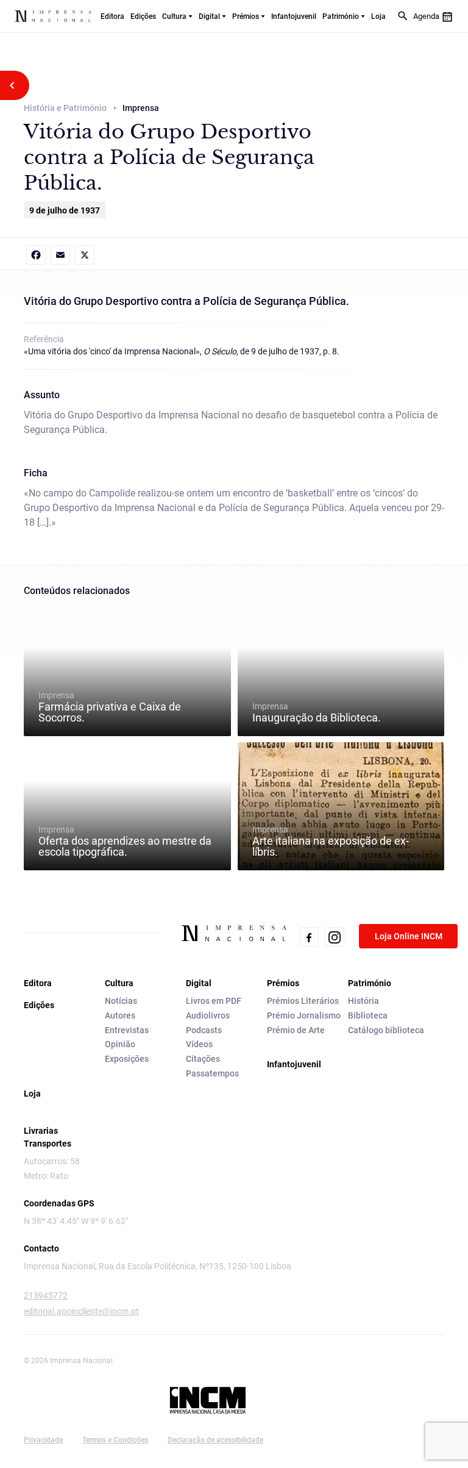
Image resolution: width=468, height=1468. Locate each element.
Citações (203, 1059)
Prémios (245, 16)
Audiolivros (208, 1015)
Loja (378, 16)
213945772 (46, 1295)
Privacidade (43, 1440)
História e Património (65, 108)
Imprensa (109, 706)
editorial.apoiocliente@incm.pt (81, 1311)
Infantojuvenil (293, 16)
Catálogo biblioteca (386, 1030)
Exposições (127, 1059)
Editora (112, 16)
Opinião (120, 1044)
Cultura (174, 16)
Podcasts (204, 1030)
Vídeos (199, 1044)
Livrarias (41, 1131)
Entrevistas (127, 1030)
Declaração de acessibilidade (215, 1440)
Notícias (121, 1001)
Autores (120, 1015)
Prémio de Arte (296, 1030)
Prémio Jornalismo (304, 1015)
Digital (209, 16)
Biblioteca (368, 1015)
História (363, 1001)
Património (340, 16)
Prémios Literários (303, 1001)
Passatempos (212, 1073)
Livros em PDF (213, 1001)
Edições (143, 16)
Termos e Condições (115, 1440)
